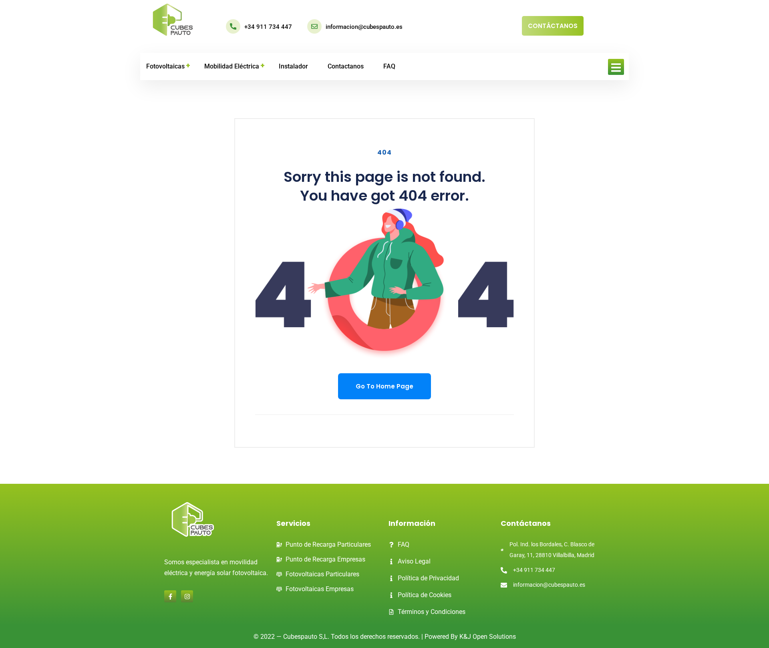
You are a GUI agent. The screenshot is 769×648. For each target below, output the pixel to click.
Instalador (293, 66)
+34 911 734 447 (268, 26)
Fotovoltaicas (165, 66)
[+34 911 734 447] (233, 26)
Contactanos (346, 66)
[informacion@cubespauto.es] (314, 26)
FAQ (389, 66)
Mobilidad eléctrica (231, 66)
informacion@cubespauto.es (364, 26)
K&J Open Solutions (487, 636)
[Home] (172, 20)
